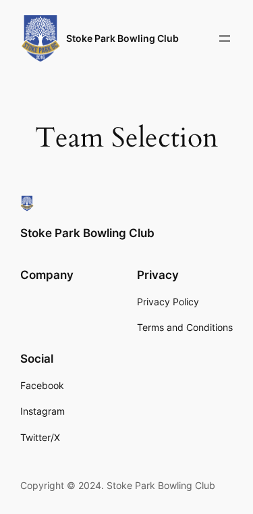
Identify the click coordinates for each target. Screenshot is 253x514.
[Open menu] (225, 38)
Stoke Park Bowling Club (122, 38)
